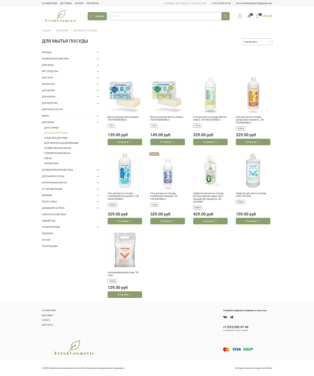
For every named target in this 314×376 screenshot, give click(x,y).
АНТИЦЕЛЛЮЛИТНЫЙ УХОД (57, 170)
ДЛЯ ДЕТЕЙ (48, 90)
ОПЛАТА (79, 3)
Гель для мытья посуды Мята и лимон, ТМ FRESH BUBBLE (210, 118)
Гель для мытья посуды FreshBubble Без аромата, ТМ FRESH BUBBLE (123, 196)
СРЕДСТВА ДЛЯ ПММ (55, 138)
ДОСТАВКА (66, 3)
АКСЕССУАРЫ (49, 201)
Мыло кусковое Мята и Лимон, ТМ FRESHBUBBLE (166, 118)
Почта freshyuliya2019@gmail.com (254, 3)
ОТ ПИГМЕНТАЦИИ (52, 189)
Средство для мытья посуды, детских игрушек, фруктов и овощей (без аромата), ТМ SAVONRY (208, 197)
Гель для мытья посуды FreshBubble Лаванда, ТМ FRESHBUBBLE (163, 196)
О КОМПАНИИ (49, 3)
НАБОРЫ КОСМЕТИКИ (54, 214)
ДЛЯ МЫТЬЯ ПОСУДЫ (56, 133)
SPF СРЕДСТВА (50, 71)
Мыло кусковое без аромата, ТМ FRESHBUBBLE (123, 118)
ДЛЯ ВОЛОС (48, 84)
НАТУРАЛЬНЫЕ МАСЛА (54, 182)
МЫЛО (45, 115)
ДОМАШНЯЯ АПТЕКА (53, 208)
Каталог (100, 16)
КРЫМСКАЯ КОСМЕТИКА (55, 58)
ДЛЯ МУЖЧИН (50, 103)
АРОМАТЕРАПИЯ (51, 227)
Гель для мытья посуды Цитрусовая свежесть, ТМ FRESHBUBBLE (250, 120)
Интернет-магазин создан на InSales (253, 368)
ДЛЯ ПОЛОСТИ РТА (52, 109)
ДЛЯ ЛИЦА (48, 65)
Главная (46, 30)
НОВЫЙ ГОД (48, 220)
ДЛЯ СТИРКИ (51, 127)
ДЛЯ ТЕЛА (47, 77)
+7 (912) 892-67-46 (221, 3)
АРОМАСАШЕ (51, 163)
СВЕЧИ (48, 158)
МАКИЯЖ (47, 195)
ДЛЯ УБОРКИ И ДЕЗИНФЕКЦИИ (61, 143)
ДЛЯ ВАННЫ (48, 96)
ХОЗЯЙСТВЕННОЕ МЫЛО (57, 148)
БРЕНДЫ (47, 52)
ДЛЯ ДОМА (62, 30)
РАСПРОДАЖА (50, 246)
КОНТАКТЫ (93, 3)
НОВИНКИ (47, 233)
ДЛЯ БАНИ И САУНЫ (53, 176)
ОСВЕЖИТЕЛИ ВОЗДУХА (57, 153)
